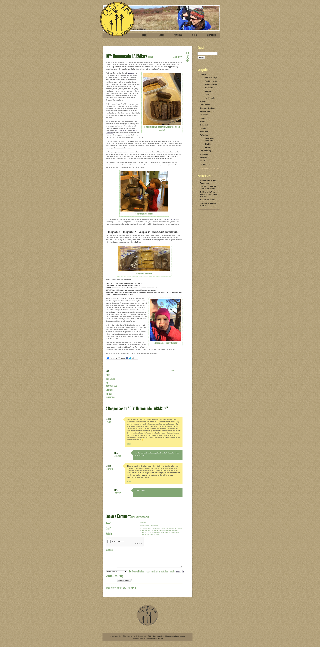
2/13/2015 (109, 468)
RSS (149, 636)
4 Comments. (177, 57)
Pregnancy (204, 115)
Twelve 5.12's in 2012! (208, 200)
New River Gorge (211, 78)
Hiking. (150, 57)
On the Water (204, 125)
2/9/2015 (109, 422)
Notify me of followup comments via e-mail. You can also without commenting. (145, 574)
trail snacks (110, 378)
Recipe (108, 375)
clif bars (109, 393)
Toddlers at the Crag (207, 111)
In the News (204, 154)
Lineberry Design (156, 638)
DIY (107, 382)
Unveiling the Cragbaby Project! (208, 204)
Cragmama (117, 19)
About (161, 35)
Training (208, 91)
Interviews (203, 157)
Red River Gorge (211, 81)
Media (194, 35)
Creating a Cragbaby (207, 108)
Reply (129, 444)
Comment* (110, 550)
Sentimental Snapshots (209, 140)
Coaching (178, 35)
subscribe (180, 571)
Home (144, 35)
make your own (111, 386)
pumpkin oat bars (120, 130)
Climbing (203, 74)
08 (187, 57)
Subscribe (211, 35)
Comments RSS (158, 636)
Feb (187, 53)
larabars (109, 390)
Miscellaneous (205, 161)
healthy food (110, 397)
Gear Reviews (205, 105)
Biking (202, 118)
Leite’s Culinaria (169, 219)
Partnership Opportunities (175, 636)
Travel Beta (204, 132)
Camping (203, 128)
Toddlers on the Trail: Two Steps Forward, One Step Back (208, 194)
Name (108, 523)
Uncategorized (205, 164)
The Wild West (210, 88)
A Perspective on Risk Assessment (208, 182)
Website (109, 534)
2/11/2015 (117, 455)
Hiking (202, 121)
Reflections (204, 135)
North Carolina (210, 98)
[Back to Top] (147, 625)
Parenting (208, 147)
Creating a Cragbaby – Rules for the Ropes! (208, 188)
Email (108, 528)
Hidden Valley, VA (211, 84)
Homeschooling (205, 151)
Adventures (204, 101)
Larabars (131, 73)
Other (207, 95)
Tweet (172, 371)
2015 (187, 61)
